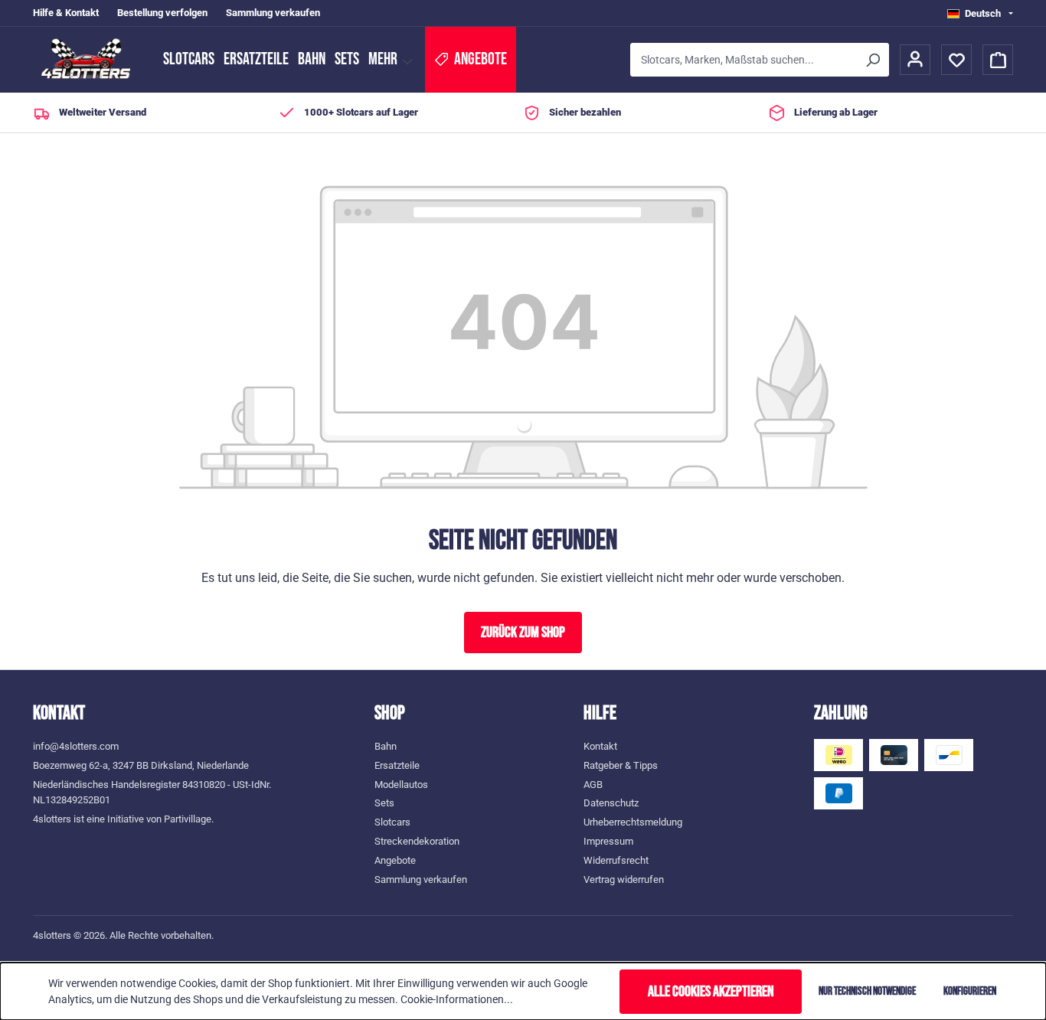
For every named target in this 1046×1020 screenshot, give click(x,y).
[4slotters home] (90, 59)
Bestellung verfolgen (162, 12)
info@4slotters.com (76, 746)
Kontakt (600, 746)
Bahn (311, 59)
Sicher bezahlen (585, 112)
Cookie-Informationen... (456, 999)
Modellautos (401, 784)
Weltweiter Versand (102, 112)
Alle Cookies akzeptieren (711, 991)
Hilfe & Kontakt (66, 12)
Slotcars (188, 59)
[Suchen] (872, 60)
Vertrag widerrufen (623, 879)
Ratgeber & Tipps (620, 765)
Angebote (395, 860)
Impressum (608, 841)
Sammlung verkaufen (273, 12)
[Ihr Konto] (915, 59)
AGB (593, 784)
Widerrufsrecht (616, 860)
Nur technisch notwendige (867, 991)
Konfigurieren (969, 991)
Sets (347, 59)
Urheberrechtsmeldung (632, 822)
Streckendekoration (416, 841)
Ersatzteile (256, 59)
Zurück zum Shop (523, 632)
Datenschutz (611, 803)
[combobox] (743, 60)
